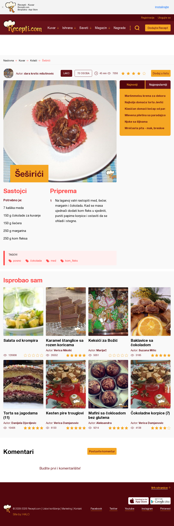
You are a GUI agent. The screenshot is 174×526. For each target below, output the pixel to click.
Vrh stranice (159, 487)
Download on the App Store (138, 500)
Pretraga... (137, 28)
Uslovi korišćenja (51, 508)
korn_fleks (71, 260)
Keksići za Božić (108, 322)
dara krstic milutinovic (39, 73)
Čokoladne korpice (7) (151, 395)
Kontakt (78, 508)
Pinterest (165, 508)
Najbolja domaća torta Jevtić (144, 102)
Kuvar (52, 28)
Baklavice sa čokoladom (151, 322)
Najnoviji (132, 84)
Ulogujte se (164, 17)
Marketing (67, 508)
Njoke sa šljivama (136, 121)
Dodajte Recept (158, 27)
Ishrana (67, 28)
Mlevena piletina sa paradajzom (145, 115)
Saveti (83, 28)
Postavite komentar (102, 451)
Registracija (147, 17)
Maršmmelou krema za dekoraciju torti (145, 95)
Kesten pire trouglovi (66, 395)
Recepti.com (22, 26)
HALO (25, 514)
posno (17, 260)
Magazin (101, 28)
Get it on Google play (160, 500)
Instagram (147, 508)
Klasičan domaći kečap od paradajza (145, 108)
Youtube (129, 508)
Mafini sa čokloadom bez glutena (108, 395)
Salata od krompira (23, 322)
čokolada (36, 260)
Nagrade (120, 28)
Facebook (96, 508)
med (53, 260)
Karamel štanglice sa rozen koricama (66, 322)
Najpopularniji (158, 84)
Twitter (113, 508)
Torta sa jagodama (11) (23, 395)
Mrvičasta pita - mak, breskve (144, 128)
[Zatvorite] (3, 7)
